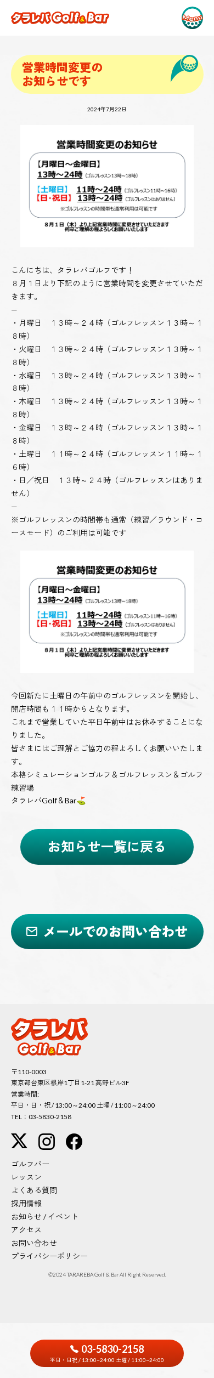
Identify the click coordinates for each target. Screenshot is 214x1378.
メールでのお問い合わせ (115, 931)
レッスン (26, 1177)
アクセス (26, 1229)
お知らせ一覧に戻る (107, 846)
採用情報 (26, 1203)
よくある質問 (34, 1190)
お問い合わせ (34, 1242)
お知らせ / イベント (44, 1216)
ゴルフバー (30, 1164)
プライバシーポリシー (49, 1256)
